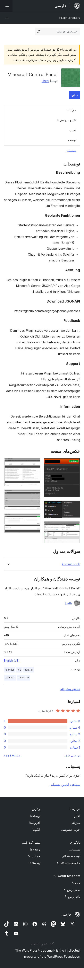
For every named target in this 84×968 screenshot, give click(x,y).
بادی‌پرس (72, 897)
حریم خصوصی (70, 830)
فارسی (66, 914)
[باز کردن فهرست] (6, 6)
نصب (72, 130)
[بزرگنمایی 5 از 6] (35, 495)
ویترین (36, 809)
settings (10, 677)
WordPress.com (67, 876)
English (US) (12, 660)
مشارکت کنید (31, 842)
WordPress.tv (68, 863)
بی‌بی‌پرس (71, 890)
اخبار (77, 816)
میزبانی (75, 823)
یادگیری (75, 842)
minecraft (23, 677)
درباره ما (74, 809)
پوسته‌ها (35, 816)
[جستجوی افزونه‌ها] (39, 31)
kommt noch (71, 564)
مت (75, 883)
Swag (34, 863)
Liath (45, 81)
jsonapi (9, 669)
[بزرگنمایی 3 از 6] (75, 526)
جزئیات (71, 110)
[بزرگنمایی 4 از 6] (35, 463)
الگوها (36, 830)
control (28, 669)
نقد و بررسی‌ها (66, 120)
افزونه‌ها (34, 823)
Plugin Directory (69, 17)
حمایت (34, 856)
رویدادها (35, 849)
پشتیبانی (70, 151)
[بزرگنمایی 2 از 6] (75, 506)
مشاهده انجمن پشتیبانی (65, 785)
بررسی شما (72, 755)
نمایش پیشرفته (70, 689)
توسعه (72, 140)
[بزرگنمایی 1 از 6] (75, 463)
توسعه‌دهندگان (71, 856)
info (19, 669)
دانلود (74, 95)
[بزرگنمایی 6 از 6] (35, 519)
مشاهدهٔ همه (12, 755)
